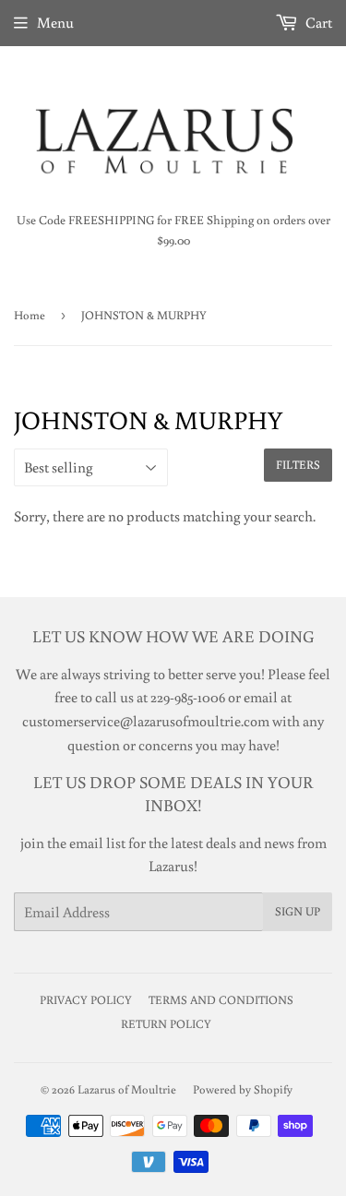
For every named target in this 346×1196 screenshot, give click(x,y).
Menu (55, 22)
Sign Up (297, 911)
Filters (298, 464)
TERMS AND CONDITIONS (221, 1000)
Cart (317, 22)
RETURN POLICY (166, 1024)
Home (29, 315)
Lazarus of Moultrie (127, 1089)
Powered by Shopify (242, 1089)
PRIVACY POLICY (86, 1000)
